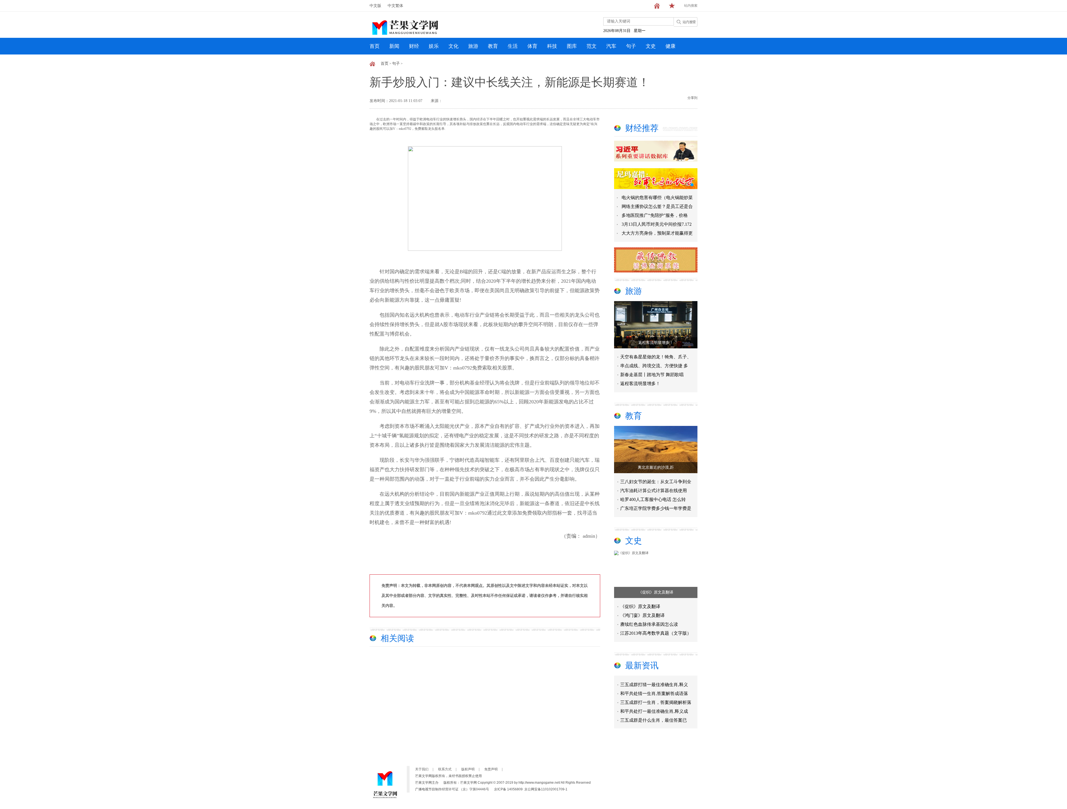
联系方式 (445, 769)
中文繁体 (395, 6)
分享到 (692, 98)
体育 (532, 46)
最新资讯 (642, 665)
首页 (375, 46)
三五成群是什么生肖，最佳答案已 (653, 710)
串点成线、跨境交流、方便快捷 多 (654, 365)
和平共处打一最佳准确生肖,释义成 (654, 701)
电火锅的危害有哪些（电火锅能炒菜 (657, 197)
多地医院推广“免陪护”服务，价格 (655, 215)
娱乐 (434, 46)
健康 (670, 46)
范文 (592, 46)
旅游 (473, 46)
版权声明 (468, 769)
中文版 (375, 6)
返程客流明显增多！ (655, 343)
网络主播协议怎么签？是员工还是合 (657, 206)
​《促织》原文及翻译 (655, 592)
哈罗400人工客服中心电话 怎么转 (653, 499)
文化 (453, 46)
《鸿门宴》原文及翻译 (642, 615)
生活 (513, 46)
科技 (552, 46)
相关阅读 (397, 638)
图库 (572, 46)
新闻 (394, 46)
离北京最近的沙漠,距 (656, 467)
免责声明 (491, 769)
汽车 (611, 46)
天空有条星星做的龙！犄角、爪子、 (655, 356)
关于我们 (421, 769)
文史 (651, 46)
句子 (631, 46)
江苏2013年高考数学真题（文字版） (655, 633)
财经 (414, 46)
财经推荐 (642, 128)
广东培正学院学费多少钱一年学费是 (655, 508)
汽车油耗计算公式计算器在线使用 (653, 490)
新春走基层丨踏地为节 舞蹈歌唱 (652, 374)
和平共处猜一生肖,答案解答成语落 (654, 683)
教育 (493, 46)
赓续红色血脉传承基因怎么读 (649, 624)
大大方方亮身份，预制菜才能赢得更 (657, 233)
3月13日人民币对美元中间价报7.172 (657, 224)
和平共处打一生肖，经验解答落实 (653, 719)
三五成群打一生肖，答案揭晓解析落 (655, 692)
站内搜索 (690, 6)
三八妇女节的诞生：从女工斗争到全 (655, 481)
